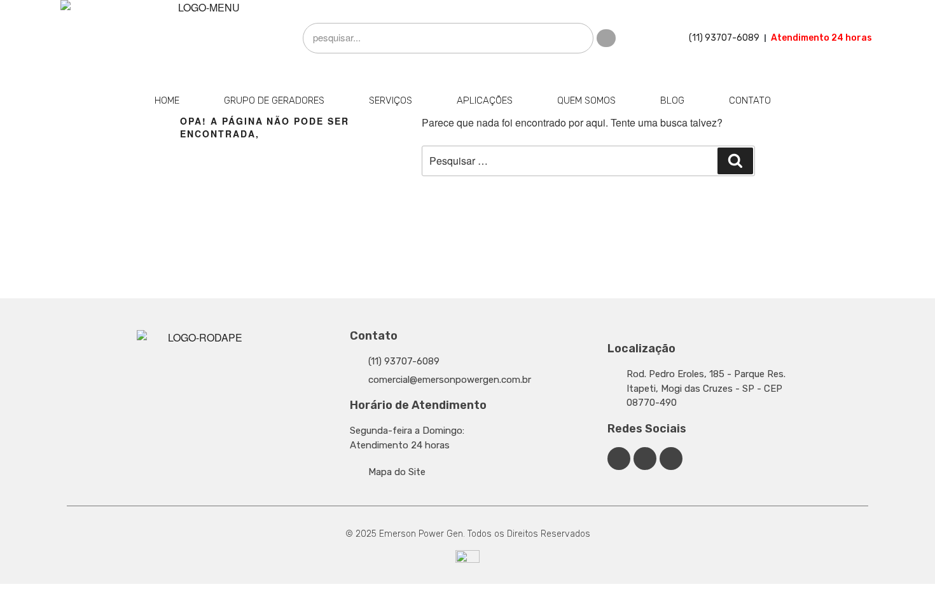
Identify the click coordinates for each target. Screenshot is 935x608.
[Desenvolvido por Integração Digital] (467, 560)
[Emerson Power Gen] (203, 38)
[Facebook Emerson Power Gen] (618, 458)
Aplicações (485, 100)
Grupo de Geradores (274, 100)
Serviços (390, 100)
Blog (672, 100)
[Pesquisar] (735, 161)
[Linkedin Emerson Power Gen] (645, 458)
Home (167, 100)
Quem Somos (586, 100)
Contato (750, 100)
